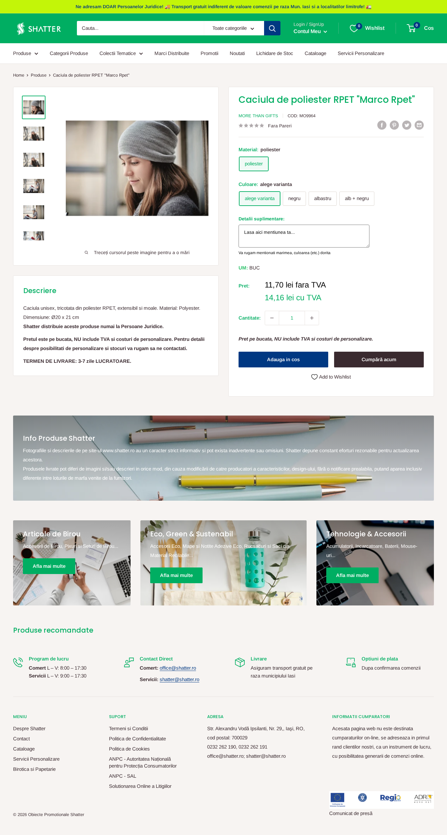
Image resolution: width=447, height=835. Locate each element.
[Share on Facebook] (381, 125)
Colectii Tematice (117, 53)
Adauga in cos (283, 359)
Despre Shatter (29, 728)
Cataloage (315, 53)
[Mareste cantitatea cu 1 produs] (312, 318)
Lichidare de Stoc (274, 53)
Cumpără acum (379, 359)
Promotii (209, 53)
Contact (21, 738)
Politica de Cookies (129, 749)
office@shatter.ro (178, 668)
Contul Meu (308, 31)
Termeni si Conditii (128, 728)
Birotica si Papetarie (34, 769)
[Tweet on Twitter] (406, 125)
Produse (22, 53)
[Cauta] (272, 28)
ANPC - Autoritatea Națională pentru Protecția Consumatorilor (143, 762)
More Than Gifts (258, 115)
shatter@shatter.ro (179, 679)
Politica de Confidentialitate (137, 738)
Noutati (237, 53)
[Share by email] (419, 125)
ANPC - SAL (122, 776)
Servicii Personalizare (361, 53)
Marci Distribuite (171, 53)
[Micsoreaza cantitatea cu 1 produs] (272, 318)
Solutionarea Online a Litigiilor (140, 786)
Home (18, 75)
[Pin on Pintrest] (394, 125)
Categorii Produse (69, 53)
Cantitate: (250, 318)
